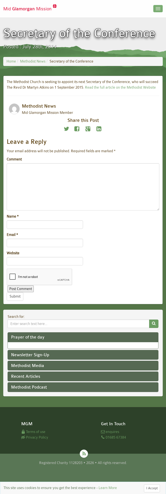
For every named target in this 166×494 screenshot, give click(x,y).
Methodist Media (27, 365)
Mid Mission (28, 9)
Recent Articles (25, 376)
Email (12, 235)
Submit (15, 296)
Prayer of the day (28, 337)
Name (13, 216)
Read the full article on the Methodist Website (120, 87)
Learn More (108, 488)
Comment (14, 159)
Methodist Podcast (29, 387)
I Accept (152, 488)
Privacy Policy (36, 437)
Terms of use (35, 432)
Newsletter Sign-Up (30, 354)
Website (13, 253)
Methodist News (32, 61)
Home (11, 61)
